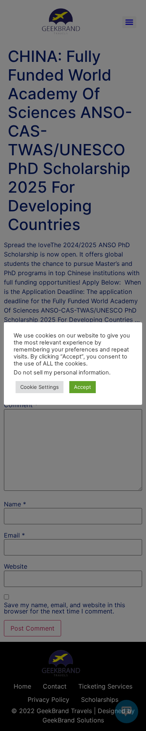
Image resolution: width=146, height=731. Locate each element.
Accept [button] (82, 387)
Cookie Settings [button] (39, 387)
